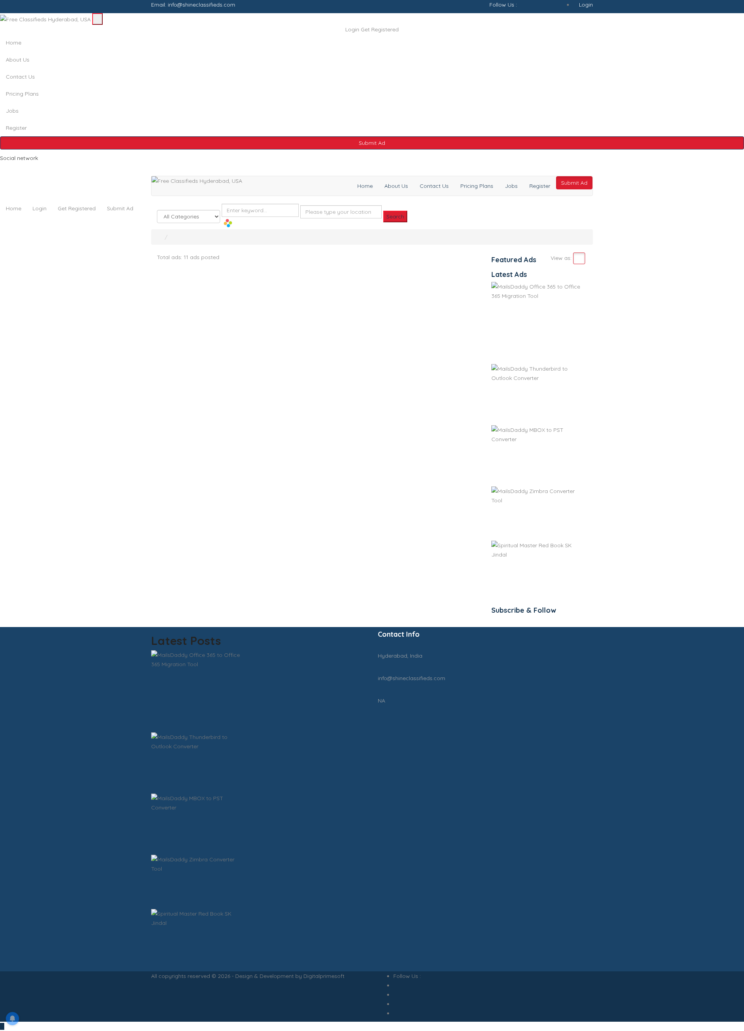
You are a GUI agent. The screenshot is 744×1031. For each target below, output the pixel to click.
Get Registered (380, 29)
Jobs (12, 110)
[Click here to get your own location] (302, 223)
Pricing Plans (22, 93)
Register (16, 127)
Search (395, 216)
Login (585, 4)
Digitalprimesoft (323, 976)
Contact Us (20, 76)
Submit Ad (372, 142)
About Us (17, 59)
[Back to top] (2, 1026)
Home (13, 42)
